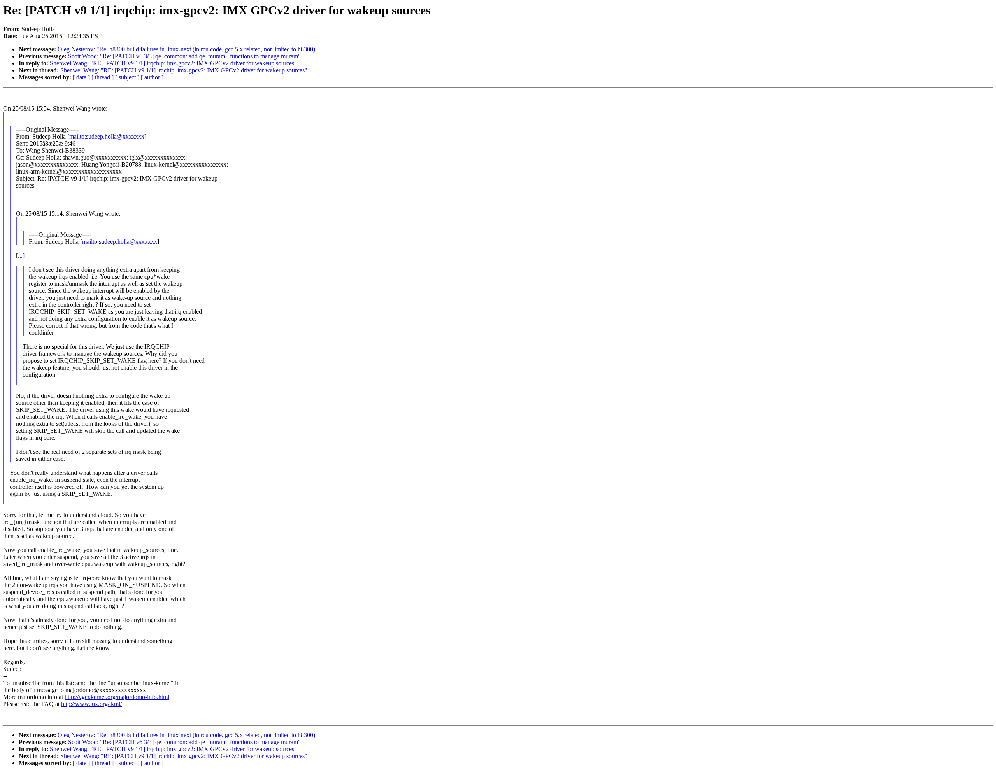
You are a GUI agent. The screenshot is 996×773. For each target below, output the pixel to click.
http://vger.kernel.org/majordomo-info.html (117, 697)
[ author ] (152, 77)
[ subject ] (127, 77)
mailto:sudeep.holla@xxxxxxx (106, 136)
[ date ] (81, 77)
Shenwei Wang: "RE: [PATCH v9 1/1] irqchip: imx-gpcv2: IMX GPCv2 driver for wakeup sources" (173, 63)
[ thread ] (102, 77)
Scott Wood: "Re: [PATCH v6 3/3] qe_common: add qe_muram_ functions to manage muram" (184, 56)
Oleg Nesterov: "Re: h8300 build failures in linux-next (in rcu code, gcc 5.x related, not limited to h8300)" (188, 49)
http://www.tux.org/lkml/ (91, 704)
